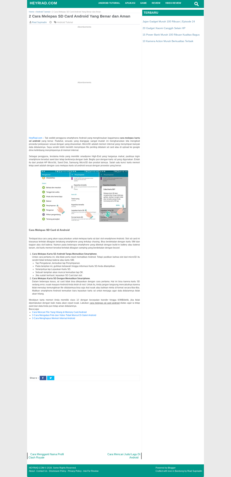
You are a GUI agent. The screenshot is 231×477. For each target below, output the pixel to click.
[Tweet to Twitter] (50, 378)
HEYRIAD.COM (43, 3)
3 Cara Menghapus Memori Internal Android (53, 318)
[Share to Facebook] (43, 378)
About (32, 471)
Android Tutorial (65, 22)
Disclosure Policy (57, 471)
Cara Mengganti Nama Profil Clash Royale (46, 456)
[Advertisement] (84, 54)
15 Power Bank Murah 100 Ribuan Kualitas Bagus (171, 34)
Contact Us (41, 471)
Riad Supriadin (194, 471)
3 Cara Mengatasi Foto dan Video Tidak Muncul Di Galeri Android (64, 315)
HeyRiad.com (35, 138)
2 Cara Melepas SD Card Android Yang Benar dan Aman (79, 16)
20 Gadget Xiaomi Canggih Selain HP (164, 28)
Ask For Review (91, 471)
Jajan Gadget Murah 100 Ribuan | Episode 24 (169, 21)
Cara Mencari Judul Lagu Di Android (123, 456)
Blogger (172, 468)
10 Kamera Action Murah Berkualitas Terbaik (168, 41)
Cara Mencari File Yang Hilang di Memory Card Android (59, 312)
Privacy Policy (75, 471)
